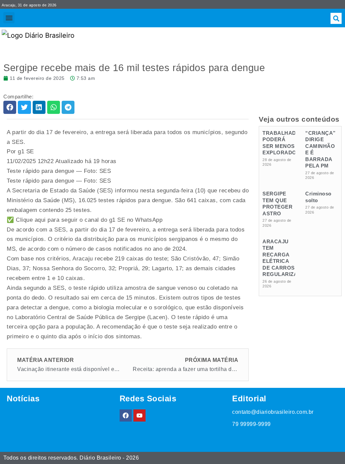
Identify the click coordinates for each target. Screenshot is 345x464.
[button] (8, 17)
